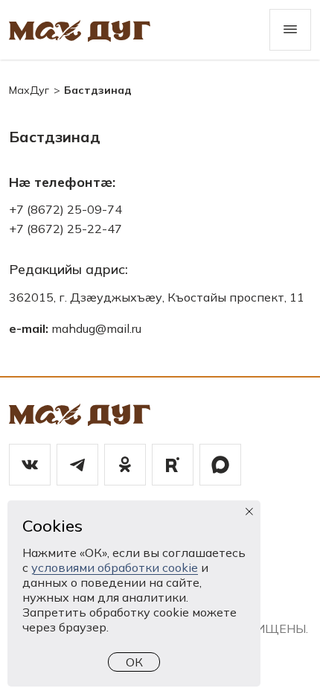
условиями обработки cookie (114, 567)
